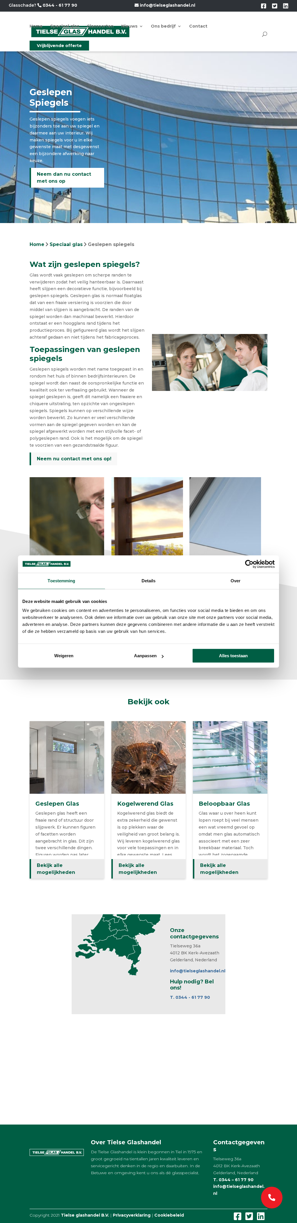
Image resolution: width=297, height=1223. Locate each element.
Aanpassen (145, 655)
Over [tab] (235, 580)
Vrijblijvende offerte (59, 45)
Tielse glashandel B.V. (85, 1215)
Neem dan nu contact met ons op (64, 177)
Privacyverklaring (132, 1215)
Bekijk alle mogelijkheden (56, 869)
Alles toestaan (233, 655)
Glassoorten (100, 26)
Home (36, 26)
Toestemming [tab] (61, 580)
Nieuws (129, 26)
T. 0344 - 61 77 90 (190, 997)
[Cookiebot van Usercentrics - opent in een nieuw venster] (249, 564)
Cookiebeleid (169, 1215)
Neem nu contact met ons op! (74, 458)
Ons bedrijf (163, 26)
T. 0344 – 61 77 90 (233, 1179)
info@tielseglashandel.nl (167, 5)
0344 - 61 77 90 (59, 5)
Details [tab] (149, 580)
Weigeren (63, 655)
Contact (198, 26)
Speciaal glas (64, 26)
